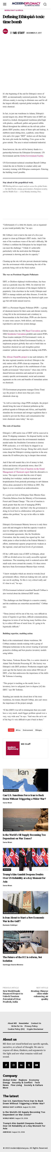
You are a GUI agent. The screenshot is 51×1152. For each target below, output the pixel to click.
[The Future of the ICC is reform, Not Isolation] (25, 942)
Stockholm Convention (16, 334)
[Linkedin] (25, 41)
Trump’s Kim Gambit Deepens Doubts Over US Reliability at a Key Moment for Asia (24, 878)
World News (8, 830)
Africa (18, 730)
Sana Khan (7, 803)
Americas (7, 870)
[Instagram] (13, 1065)
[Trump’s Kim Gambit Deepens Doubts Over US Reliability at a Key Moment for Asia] (25, 859)
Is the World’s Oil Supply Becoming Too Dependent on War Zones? (24, 836)
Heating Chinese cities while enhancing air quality (39, 995)
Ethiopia (38, 730)
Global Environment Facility (31, 155)
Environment (28, 730)
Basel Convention (33, 330)
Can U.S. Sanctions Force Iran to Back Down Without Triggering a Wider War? (24, 797)
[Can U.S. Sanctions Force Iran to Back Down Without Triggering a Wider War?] (25, 780)
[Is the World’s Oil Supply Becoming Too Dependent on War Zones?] (25, 819)
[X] (12, 41)
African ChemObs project (17, 356)
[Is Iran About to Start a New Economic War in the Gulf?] (25, 902)
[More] (45, 41)
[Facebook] (5, 41)
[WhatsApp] (19, 41)
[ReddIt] (32, 41)
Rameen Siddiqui (10, 925)
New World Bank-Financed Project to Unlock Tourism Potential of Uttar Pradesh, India (13, 996)
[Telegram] (38, 41)
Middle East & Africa (14, 10)
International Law (10, 952)
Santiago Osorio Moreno (13, 965)
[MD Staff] (6, 31)
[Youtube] (37, 1065)
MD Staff (19, 33)
